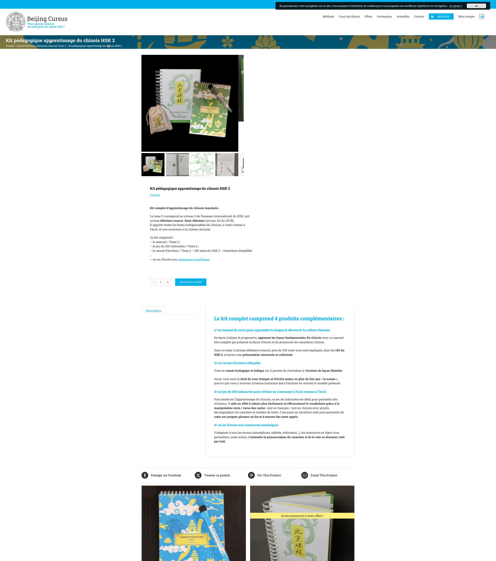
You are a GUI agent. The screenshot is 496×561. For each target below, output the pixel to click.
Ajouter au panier (191, 282)
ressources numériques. (194, 259)
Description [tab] (153, 311)
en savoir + (455, 6)
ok (476, 6)
